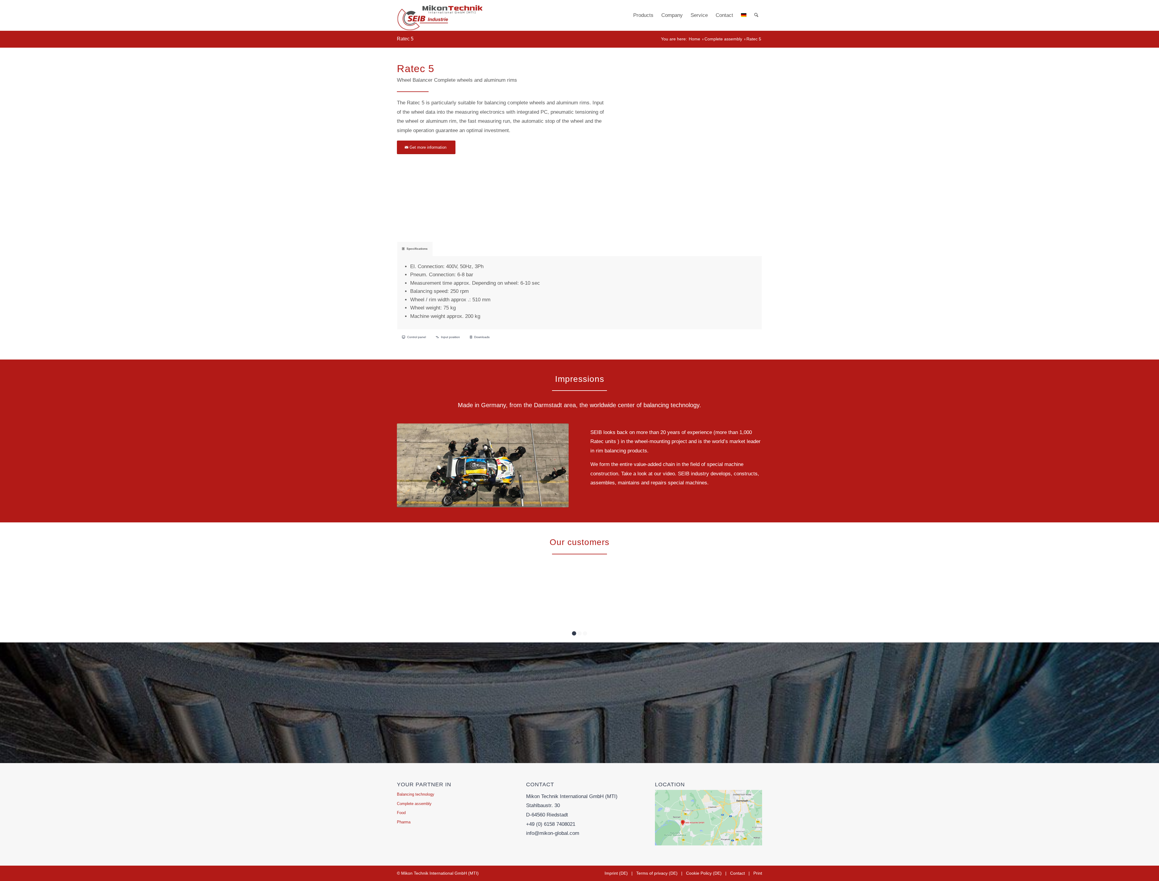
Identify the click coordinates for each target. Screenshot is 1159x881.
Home (694, 39)
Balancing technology (415, 794)
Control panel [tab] (416, 337)
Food (401, 812)
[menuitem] (643, 15)
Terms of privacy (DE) (657, 873)
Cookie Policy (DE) (704, 873)
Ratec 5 (405, 38)
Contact (737, 873)
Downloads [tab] (482, 337)
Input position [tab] (450, 337)
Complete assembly (723, 39)
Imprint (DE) (616, 873)
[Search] (756, 15)
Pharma (403, 822)
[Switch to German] (743, 15)
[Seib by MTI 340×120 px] (439, 15)
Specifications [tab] (417, 248)
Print (757, 873)
